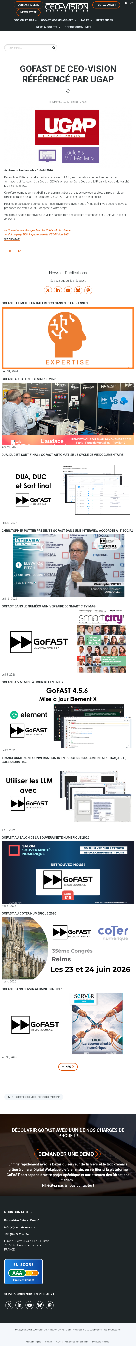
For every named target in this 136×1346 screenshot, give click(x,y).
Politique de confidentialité (76, 1342)
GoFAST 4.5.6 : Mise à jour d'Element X (32, 682)
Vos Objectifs (24, 20)
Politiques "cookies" (101, 1342)
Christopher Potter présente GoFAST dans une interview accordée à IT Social (68, 530)
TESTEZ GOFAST (106, 4)
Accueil (9, 1097)
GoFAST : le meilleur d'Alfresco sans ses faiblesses (45, 303)
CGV (58, 1342)
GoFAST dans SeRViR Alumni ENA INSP (32, 989)
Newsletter (28, 12)
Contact (48, 1342)
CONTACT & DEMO (28, 4)
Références (104, 20)
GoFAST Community (78, 27)
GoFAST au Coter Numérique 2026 (29, 913)
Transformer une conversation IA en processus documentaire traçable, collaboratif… (64, 760)
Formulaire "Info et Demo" (21, 1220)
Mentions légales (33, 1342)
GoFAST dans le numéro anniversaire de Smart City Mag (49, 606)
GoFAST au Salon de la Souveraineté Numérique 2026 (45, 837)
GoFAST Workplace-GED (57, 20)
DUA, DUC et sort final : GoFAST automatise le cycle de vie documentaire (62, 455)
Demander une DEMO (66, 1154)
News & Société (47, 27)
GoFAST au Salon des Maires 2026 (29, 379)
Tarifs (85, 20)
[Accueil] (67, 7)
